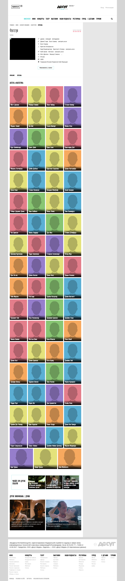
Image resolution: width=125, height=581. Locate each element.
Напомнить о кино (46, 67)
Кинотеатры (12, 557)
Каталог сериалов (14, 568)
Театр (47, 19)
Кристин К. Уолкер (58, 49)
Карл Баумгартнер (46, 49)
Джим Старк (44, 41)
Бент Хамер (53, 41)
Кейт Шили (43, 51)
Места (93, 557)
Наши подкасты (65, 19)
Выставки (54, 19)
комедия (48, 39)
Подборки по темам (14, 570)
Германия (43, 62)
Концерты (40, 19)
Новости (81, 570)
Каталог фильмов (24, 25)
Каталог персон (13, 572)
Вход (102, 7)
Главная (12, 25)
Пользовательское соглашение (41, 578)
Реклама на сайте (20, 578)
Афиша (103, 557)
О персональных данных (77, 547)
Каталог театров (44, 561)
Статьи (27, 568)
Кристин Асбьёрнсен (46, 46)
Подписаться (15, 7)
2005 (41, 59)
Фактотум (33, 25)
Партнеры (29, 578)
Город (84, 19)
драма (42, 39)
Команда (11, 578)
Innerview (27, 19)
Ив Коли (51, 51)
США (60, 62)
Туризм (98, 19)
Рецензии (81, 566)
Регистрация (110, 7)
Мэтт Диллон (44, 54)
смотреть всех (62, 41)
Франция (65, 62)
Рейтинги (11, 559)
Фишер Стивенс (55, 54)
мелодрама (55, 39)
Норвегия (55, 62)
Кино (34, 19)
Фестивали (28, 563)
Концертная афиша (30, 557)
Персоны (19, 75)
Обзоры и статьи (14, 574)
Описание (12, 75)
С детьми (91, 19)
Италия (49, 62)
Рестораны (76, 19)
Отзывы (81, 563)
